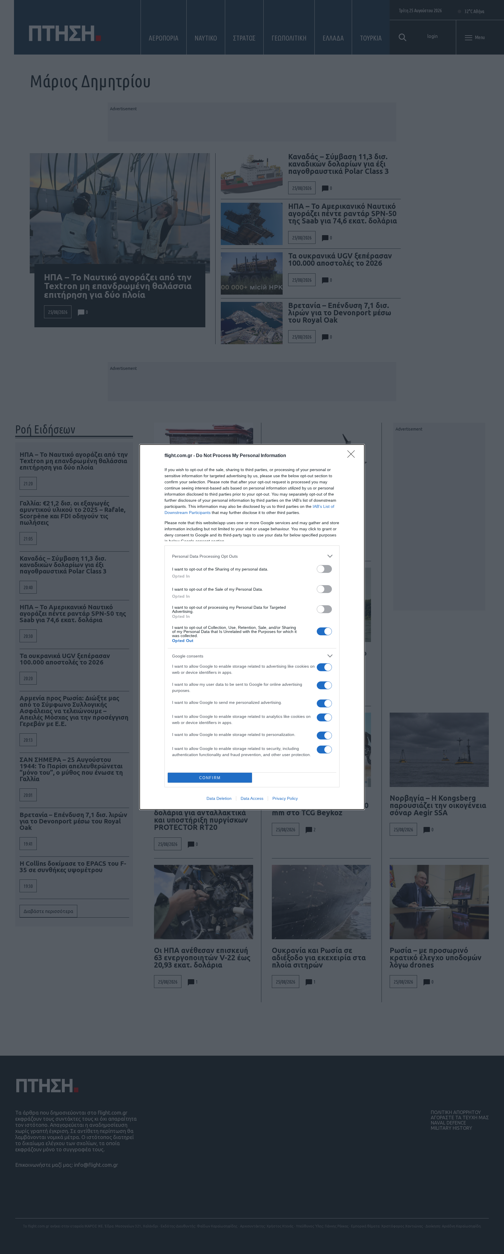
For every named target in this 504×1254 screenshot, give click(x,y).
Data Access (252, 798)
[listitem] (252, 556)
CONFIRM (210, 778)
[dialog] (252, 627)
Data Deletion (219, 798)
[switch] (324, 569)
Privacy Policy (285, 798)
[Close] (352, 455)
